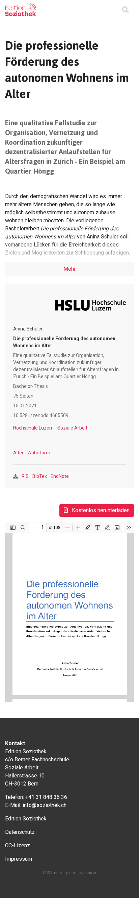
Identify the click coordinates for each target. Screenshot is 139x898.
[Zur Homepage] (21, 9)
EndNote (60, 476)
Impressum (18, 859)
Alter (18, 452)
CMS (47, 872)
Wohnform (38, 452)
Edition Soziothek (26, 818)
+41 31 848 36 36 (46, 797)
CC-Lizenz (17, 845)
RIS (25, 476)
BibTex (39, 476)
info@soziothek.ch (44, 805)
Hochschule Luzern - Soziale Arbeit (50, 428)
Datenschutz (20, 832)
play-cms (69, 872)
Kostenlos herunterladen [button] (100, 510)
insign (90, 872)
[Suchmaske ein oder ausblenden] (125, 10)
